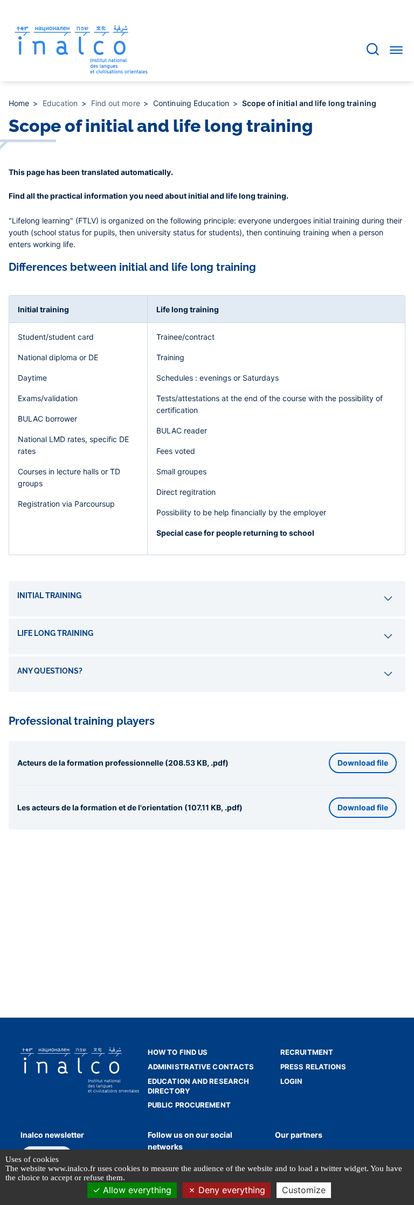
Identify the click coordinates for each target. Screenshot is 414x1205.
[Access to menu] (396, 49)
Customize (304, 1190)
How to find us (178, 1052)
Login (291, 1081)
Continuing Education (192, 103)
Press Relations (313, 1066)
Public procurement (189, 1105)
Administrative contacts (201, 1066)
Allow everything (135, 1190)
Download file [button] (362, 762)
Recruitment (306, 1052)
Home (20, 103)
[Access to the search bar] (372, 49)
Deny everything (230, 1190)
